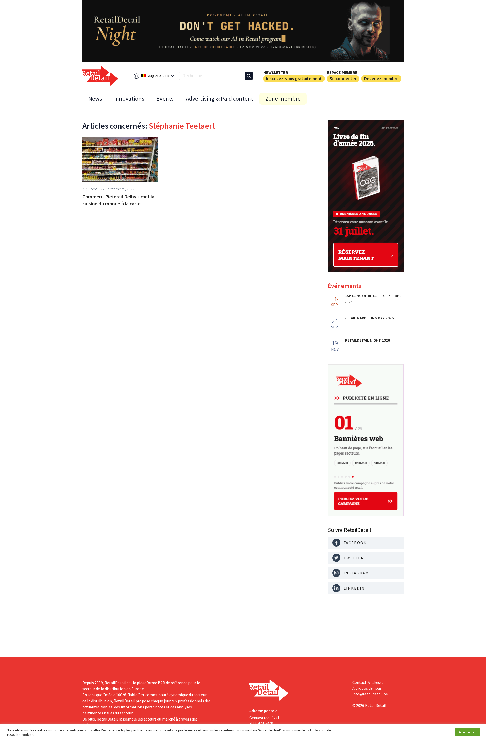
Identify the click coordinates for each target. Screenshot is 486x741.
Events (165, 98)
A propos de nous (367, 688)
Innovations (129, 98)
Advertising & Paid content (219, 98)
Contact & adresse (368, 682)
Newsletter (275, 72)
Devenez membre (381, 78)
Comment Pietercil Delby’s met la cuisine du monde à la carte (118, 200)
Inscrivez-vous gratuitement (294, 78)
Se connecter (343, 78)
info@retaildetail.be (370, 693)
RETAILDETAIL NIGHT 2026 (367, 340)
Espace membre (342, 72)
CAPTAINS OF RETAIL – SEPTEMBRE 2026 (374, 298)
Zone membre (283, 98)
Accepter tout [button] (467, 732)
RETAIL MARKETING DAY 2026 (369, 317)
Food (93, 188)
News (95, 98)
